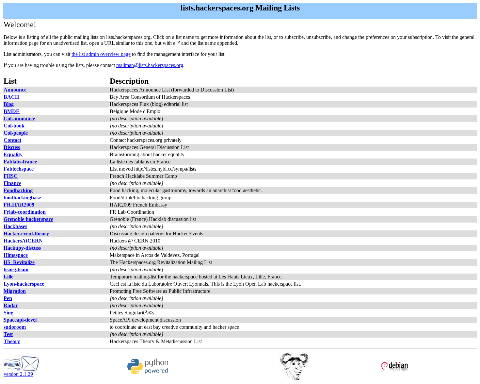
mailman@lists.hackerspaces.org (149, 65)
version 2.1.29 (18, 374)
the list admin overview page (101, 54)
